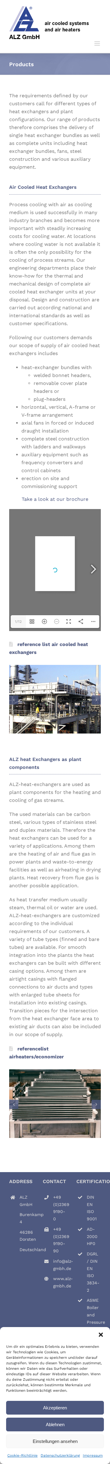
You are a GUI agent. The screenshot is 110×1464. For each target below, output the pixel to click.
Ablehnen (55, 1424)
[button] (101, 1335)
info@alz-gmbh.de (60, 1265)
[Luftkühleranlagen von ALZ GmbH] (55, 668)
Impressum (93, 1455)
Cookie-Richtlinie (22, 1455)
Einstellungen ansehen (55, 1441)
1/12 (18, 621)
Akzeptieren (55, 1407)
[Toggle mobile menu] (97, 43)
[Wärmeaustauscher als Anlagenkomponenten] (55, 1072)
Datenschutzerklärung (60, 1455)
